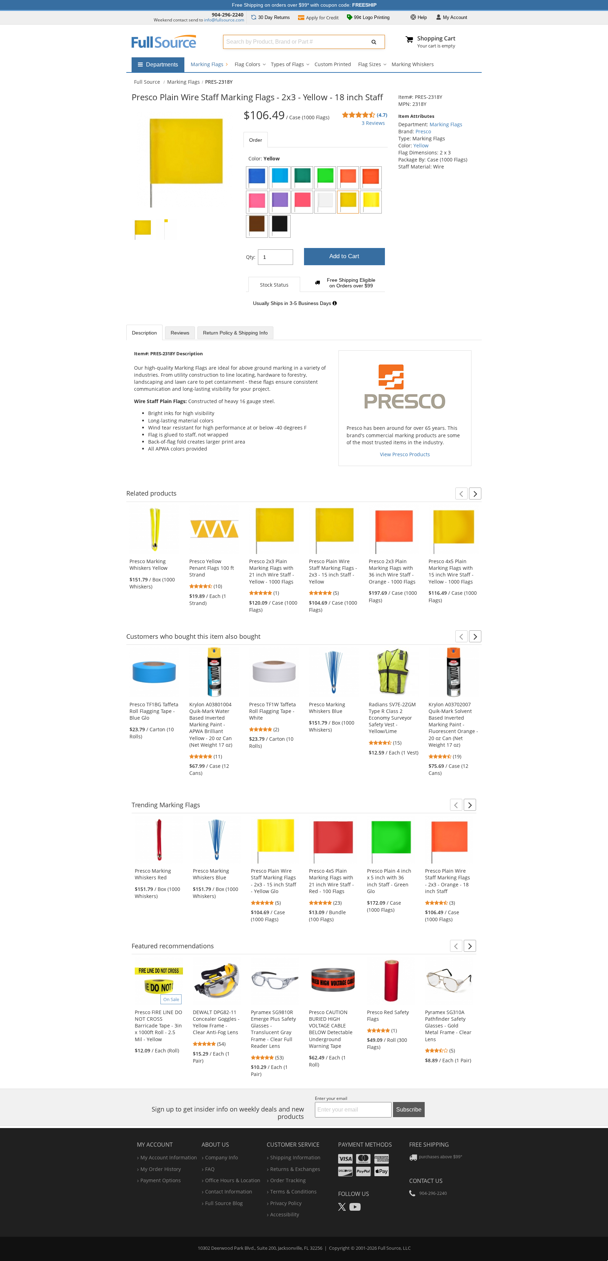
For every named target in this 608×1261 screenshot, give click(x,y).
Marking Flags (208, 64)
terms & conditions (293, 1191)
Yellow (421, 145)
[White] (325, 202)
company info (221, 1157)
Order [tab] (255, 140)
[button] (461, 493)
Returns (274, 17)
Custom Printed (333, 64)
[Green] (302, 177)
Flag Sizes (369, 64)
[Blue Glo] (280, 177)
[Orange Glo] (371, 177)
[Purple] (280, 202)
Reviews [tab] (180, 333)
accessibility (284, 1214)
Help (421, 17)
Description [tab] (144, 333)
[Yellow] (348, 202)
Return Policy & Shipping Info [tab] (235, 333)
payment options (160, 1180)
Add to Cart (344, 256)
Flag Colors (247, 64)
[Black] (280, 226)
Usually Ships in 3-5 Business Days (292, 303)
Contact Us (426, 1181)
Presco (423, 131)
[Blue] (257, 177)
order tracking (288, 1180)
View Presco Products (405, 454)
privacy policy (286, 1203)
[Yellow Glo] (371, 202)
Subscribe (409, 1110)
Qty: (250, 257)
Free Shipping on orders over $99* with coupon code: (304, 5)
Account (455, 17)
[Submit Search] (374, 42)
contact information (228, 1191)
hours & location (232, 1180)
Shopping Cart (436, 38)
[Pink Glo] (257, 202)
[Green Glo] (325, 177)
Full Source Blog (224, 1203)
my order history (160, 1169)
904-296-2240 (227, 14)
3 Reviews (373, 123)
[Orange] (348, 177)
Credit (322, 17)
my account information (168, 1157)
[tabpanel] (315, 234)
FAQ (210, 1169)
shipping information (295, 1157)
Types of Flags (287, 64)
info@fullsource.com (224, 20)
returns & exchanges (295, 1169)
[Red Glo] (302, 202)
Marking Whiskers (413, 64)
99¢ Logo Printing (371, 17)
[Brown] (257, 226)
